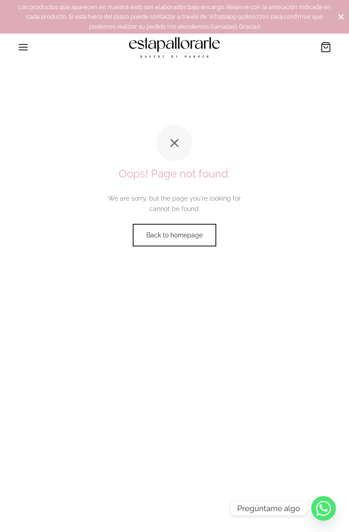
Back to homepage (174, 235)
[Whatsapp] (323, 508)
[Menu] (23, 47)
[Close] (341, 16)
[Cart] (325, 47)
